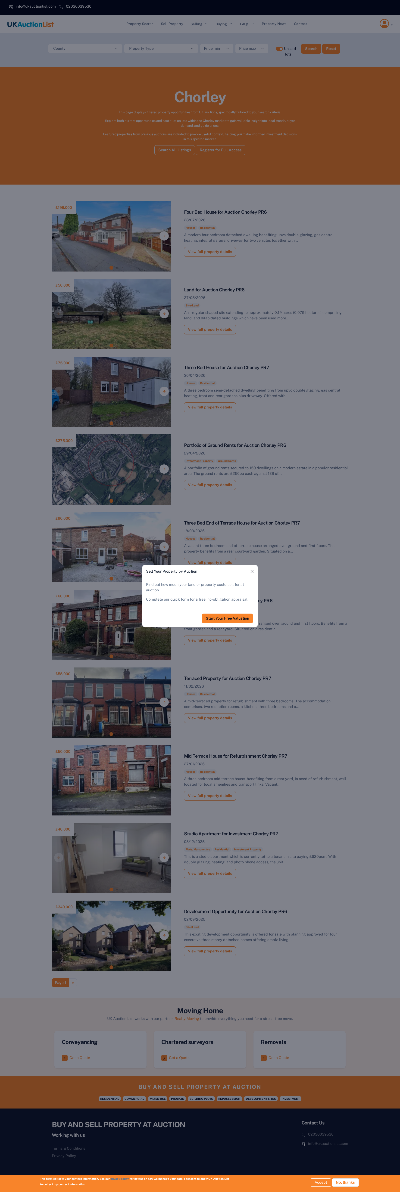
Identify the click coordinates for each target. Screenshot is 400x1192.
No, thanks (345, 1182)
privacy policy (119, 1178)
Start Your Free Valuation (227, 618)
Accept (321, 1182)
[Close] (252, 571)
